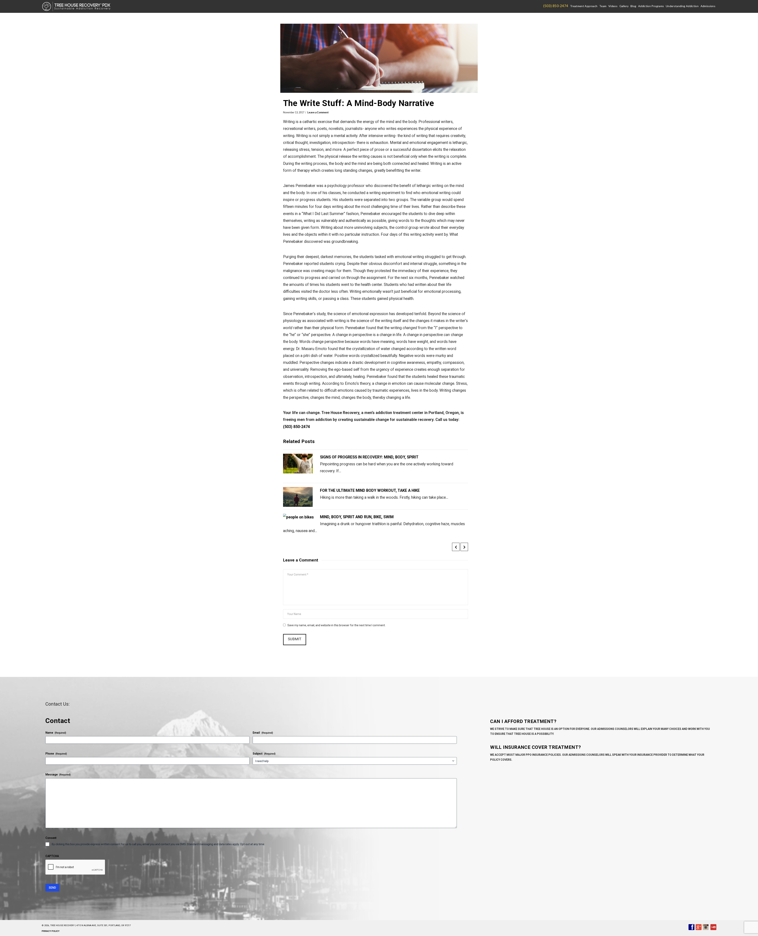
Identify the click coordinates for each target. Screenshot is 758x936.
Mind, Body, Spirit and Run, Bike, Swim (357, 517)
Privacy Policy (50, 931)
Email (263, 732)
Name (55, 732)
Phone (56, 753)
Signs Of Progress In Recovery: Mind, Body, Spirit (369, 457)
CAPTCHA (52, 856)
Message (58, 774)
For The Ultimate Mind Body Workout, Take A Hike (370, 490)
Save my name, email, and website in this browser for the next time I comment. (336, 625)
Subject (264, 753)
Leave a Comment (318, 112)
